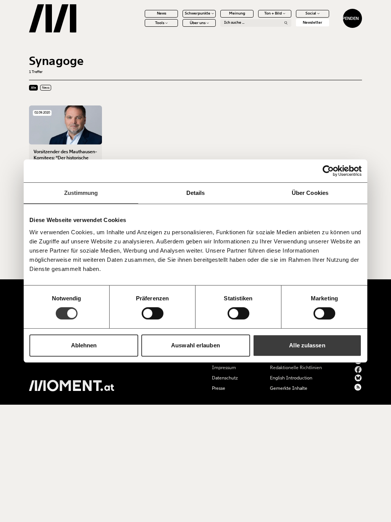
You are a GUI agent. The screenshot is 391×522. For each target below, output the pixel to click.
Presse (218, 388)
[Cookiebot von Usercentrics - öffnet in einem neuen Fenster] (328, 171)
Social (310, 13)
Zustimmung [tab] (81, 193)
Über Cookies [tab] (310, 193)
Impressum (224, 368)
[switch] (152, 313)
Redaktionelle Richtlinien (296, 368)
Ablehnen (84, 345)
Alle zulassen (307, 345)
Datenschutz (225, 378)
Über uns (197, 23)
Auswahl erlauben (195, 345)
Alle (33, 88)
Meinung (237, 13)
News (161, 13)
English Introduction (291, 378)
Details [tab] (195, 193)
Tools (159, 23)
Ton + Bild (273, 13)
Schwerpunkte (197, 13)
